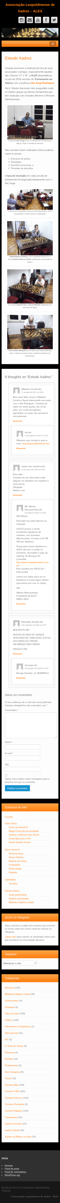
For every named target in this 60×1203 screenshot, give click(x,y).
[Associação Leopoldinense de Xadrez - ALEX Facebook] (46, 20)
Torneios (13, 883)
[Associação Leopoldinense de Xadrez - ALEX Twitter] (54, 20)
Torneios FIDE (12, 1091)
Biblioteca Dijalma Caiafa (21, 902)
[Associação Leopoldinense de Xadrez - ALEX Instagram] (21, 20)
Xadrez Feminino (13, 1123)
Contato (9, 817)
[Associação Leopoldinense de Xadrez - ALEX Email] (30, 20)
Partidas (9, 1059)
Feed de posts (12, 1168)
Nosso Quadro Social (19, 842)
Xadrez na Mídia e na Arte (18, 1136)
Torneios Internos (13, 1098)
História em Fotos (18, 861)
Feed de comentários (15, 1172)
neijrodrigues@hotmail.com (35, 443)
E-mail (9, 753)
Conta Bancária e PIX (20, 838)
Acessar (9, 1165)
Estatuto (13, 872)
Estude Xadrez (12, 890)
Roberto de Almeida (19, 898)
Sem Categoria (12, 1072)
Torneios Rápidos (13, 1110)
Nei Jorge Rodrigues (42, 83)
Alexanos (9, 987)
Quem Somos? (12, 849)
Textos (8, 1078)
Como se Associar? (18, 827)
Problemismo (11, 1065)
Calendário (10, 879)
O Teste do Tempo (14, 1046)
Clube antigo (15, 868)
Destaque (10, 1007)
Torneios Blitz (11, 1085)
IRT (6, 1039)
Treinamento (11, 1117)
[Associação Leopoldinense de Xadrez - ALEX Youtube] (38, 20)
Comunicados (12, 1000)
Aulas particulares (18, 894)
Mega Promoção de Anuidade (24, 831)
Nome (8, 742)
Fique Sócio (11, 823)
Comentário (11, 710)
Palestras (9, 1052)
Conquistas (14, 864)
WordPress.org (12, 1175)
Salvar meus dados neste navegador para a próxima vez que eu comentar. (27, 780)
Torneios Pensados (14, 1104)
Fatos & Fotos (12, 1013)
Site (7, 764)
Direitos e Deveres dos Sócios (24, 834)
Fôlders (8, 1020)
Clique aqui (10, 936)
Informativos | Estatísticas (18, 1026)
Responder (17, 421)
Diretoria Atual (16, 853)
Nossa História (16, 857)
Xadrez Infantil (12, 1130)
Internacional (11, 1033)
